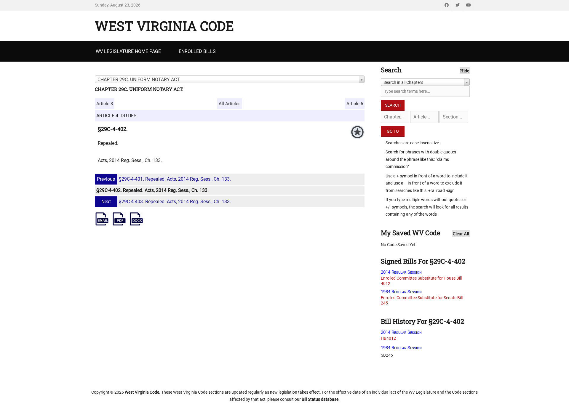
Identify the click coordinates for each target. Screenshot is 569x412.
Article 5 (354, 103)
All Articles (230, 103)
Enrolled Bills (197, 51)
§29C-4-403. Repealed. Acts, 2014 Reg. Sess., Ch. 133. (166, 201)
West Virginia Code (164, 25)
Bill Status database (320, 399)
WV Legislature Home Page (128, 51)
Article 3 (104, 103)
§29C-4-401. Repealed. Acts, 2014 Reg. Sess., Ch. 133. (164, 179)
